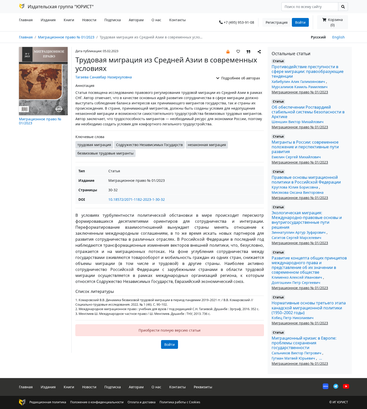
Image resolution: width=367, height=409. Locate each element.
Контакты (177, 19)
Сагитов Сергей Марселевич (296, 237)
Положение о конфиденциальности (97, 402)
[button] (228, 51)
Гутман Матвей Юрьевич (294, 358)
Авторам (136, 19)
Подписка (112, 19)
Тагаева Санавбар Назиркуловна (103, 77)
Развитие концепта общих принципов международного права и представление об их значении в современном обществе (309, 265)
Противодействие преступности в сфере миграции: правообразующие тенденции (308, 71)
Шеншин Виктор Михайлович (298, 121)
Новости (89, 19)
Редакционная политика (47, 402)
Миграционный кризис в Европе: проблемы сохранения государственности (304, 342)
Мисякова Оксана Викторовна (298, 192)
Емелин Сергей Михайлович (296, 157)
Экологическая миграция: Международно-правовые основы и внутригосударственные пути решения (307, 220)
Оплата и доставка (142, 402)
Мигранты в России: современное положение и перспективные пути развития (305, 146)
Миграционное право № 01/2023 (66, 37)
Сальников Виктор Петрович (297, 353)
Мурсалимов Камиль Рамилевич (300, 86)
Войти (300, 22)
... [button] (320, 358)
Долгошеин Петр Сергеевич (296, 282)
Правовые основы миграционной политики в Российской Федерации (306, 180)
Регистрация (277, 22)
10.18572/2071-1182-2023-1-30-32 (136, 199)
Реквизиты (203, 387)
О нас (156, 19)
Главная (26, 19)
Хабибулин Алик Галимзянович (299, 81)
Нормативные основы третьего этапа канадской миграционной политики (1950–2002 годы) (309, 307)
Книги (69, 19)
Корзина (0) (335, 22)
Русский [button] (318, 37)
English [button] (338, 37)
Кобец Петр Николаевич (293, 317)
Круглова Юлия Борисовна (295, 187)
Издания (48, 19)
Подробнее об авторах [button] (240, 78)
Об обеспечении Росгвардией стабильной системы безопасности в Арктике (308, 111)
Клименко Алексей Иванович (297, 277)
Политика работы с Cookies (180, 402)
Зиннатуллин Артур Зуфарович (299, 232)
